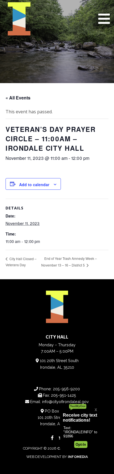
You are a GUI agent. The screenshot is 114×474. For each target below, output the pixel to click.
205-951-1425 (63, 395)
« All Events (18, 97)
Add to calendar (34, 184)
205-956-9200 (66, 388)
